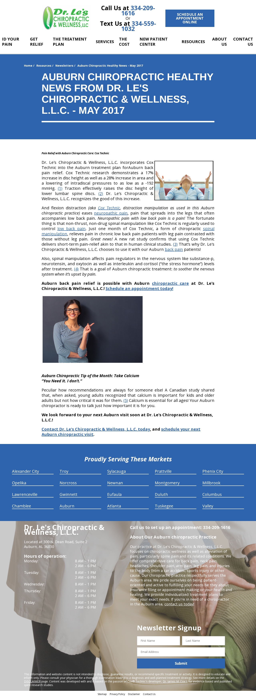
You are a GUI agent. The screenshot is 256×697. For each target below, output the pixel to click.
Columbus (212, 494)
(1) (60, 188)
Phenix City (212, 471)
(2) (100, 193)
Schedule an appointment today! (139, 288)
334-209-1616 (138, 10)
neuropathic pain (111, 213)
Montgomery (167, 482)
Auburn (67, 506)
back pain (174, 249)
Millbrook (211, 482)
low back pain (71, 228)
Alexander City (25, 471)
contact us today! (179, 604)
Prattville (163, 471)
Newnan (115, 482)
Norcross (68, 482)
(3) (175, 244)
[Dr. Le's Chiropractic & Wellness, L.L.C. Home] (66, 17)
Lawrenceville (24, 494)
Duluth (161, 494)
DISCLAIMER (32, 681)
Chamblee (21, 506)
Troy (64, 471)
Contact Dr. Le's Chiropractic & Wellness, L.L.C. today (96, 429)
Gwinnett (68, 494)
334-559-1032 (138, 26)
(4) (76, 269)
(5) (125, 400)
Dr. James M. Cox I (175, 681)
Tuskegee (164, 506)
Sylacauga (116, 471)
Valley (207, 506)
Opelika (19, 482)
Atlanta (114, 506)
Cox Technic (109, 208)
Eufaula (114, 494)
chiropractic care (170, 283)
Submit (181, 663)
